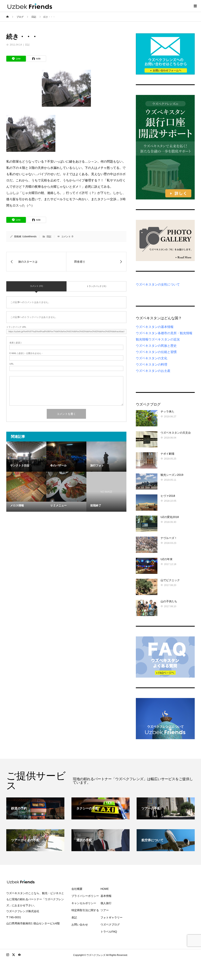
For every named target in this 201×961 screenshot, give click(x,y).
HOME (104, 888)
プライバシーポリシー (85, 895)
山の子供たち (169, 601)
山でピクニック (170, 580)
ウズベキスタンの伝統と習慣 (156, 352)
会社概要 (76, 888)
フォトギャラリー (111, 917)
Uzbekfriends (29, 236)
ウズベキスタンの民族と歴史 (156, 345)
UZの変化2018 (170, 517)
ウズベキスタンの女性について (158, 284)
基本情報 (105, 895)
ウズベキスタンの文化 (151, 358)
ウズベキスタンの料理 (151, 364)
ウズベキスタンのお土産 (153, 370)
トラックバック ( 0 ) (96, 286)
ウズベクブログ (110, 924)
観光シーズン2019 (172, 474)
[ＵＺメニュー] (66, 487)
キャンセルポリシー (83, 903)
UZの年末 (167, 559)
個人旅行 (105, 903)
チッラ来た (167, 411)
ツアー (104, 910)
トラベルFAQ (108, 931)
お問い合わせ (79, 924)
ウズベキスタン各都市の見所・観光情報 (164, 333)
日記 (27, 44)
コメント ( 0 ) (36, 286)
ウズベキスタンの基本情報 (155, 327)
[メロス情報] (26, 487)
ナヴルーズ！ (169, 538)
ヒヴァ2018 (168, 495)
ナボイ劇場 (167, 453)
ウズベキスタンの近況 (164, 339)
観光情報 (142, 339)
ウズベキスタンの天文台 (176, 432)
